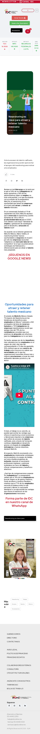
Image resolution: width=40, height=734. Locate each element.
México (31, 604)
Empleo (14, 604)
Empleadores (16, 609)
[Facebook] (9, 706)
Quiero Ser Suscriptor (20, 23)
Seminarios (16, 30)
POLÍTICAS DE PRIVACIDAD (17, 653)
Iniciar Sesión (19, 18)
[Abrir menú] (36, 10)
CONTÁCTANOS (13, 642)
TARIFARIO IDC (12, 685)
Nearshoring (15, 599)
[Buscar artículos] (28, 10)
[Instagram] (14, 706)
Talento (22, 604)
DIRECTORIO (12, 638)
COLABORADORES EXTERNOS (19, 665)
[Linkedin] (25, 706)
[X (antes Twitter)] (20, 706)
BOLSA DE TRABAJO (15, 688)
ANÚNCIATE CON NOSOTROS (18, 681)
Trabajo (25, 599)
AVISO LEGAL (12, 650)
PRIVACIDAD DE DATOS (16, 657)
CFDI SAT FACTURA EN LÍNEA (18, 673)
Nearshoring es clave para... (15, 518)
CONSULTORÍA (13, 669)
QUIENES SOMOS (13, 634)
